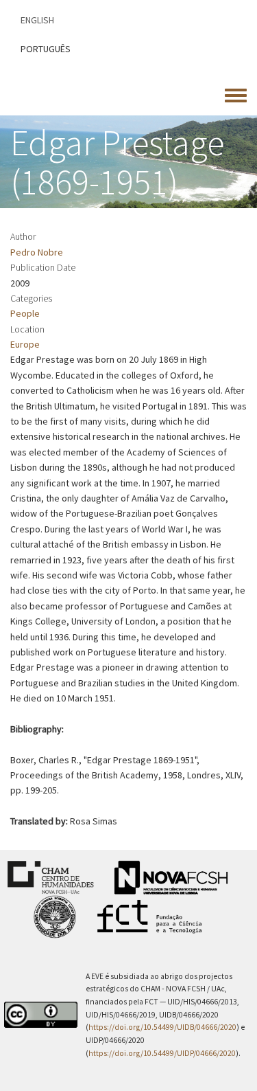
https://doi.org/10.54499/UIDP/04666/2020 (162, 1053)
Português (46, 49)
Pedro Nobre (36, 252)
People (25, 313)
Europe (25, 344)
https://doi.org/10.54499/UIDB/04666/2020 (162, 1027)
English (37, 20)
